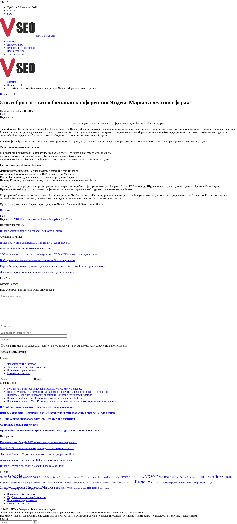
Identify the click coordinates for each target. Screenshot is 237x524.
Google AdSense (45, 477)
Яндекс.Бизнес (157, 483)
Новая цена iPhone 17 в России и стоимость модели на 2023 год (44, 398)
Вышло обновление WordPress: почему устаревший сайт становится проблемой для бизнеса (61, 401)
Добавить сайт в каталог (21, 363)
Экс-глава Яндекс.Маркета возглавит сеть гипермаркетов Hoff (37, 454)
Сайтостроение (16, 53)
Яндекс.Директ (12, 487)
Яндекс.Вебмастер (188, 482)
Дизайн (209, 476)
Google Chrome (73, 477)
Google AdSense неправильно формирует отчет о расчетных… (37, 448)
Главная (11, 41)
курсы (84, 488)
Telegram (140, 476)
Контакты (13, 10)
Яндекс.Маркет (41, 487)
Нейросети (39, 483)
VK (147, 476)
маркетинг (93, 487)
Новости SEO (15, 44)
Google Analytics (59, 477)
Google (15, 476)
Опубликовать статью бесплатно (26, 367)
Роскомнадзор (120, 482)
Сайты (131, 483)
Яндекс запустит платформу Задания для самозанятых (32, 465)
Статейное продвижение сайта (19, 424)
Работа (89, 483)
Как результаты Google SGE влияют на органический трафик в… (38, 442)
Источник (6, 210)
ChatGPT (3, 477)
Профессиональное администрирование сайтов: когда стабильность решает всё (49, 430)
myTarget (99, 477)
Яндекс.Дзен (206, 482)
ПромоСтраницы (72, 482)
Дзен (200, 476)
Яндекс (142, 482)
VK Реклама (160, 476)
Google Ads (30, 476)
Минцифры (27, 482)
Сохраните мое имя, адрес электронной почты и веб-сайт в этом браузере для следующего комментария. (65, 345)
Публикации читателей (21, 47)
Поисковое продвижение (22, 370)
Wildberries (174, 477)
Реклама (108, 482)
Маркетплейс (14, 483)
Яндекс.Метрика (64, 487)
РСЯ (84, 483)
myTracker (108, 477)
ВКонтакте (191, 477)
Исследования (224, 476)
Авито (183, 477)
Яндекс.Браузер (170, 483)
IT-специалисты (87, 477)
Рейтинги (97, 482)
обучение (104, 488)
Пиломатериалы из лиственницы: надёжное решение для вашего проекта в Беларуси (57, 391)
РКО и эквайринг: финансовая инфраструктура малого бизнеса (44, 388)
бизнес (77, 488)
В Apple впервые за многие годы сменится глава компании (37, 407)
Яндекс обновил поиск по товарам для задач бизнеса (31, 230)
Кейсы (4, 482)
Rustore (124, 476)
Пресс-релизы (53, 482)
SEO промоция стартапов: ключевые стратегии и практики (37, 418)
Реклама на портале (18, 373)
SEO (9, 13)
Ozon (116, 477)
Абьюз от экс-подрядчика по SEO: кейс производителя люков (36, 460)
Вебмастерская (15, 50)
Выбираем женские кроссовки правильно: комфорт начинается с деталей (50, 394)
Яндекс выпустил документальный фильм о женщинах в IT (35, 242)
